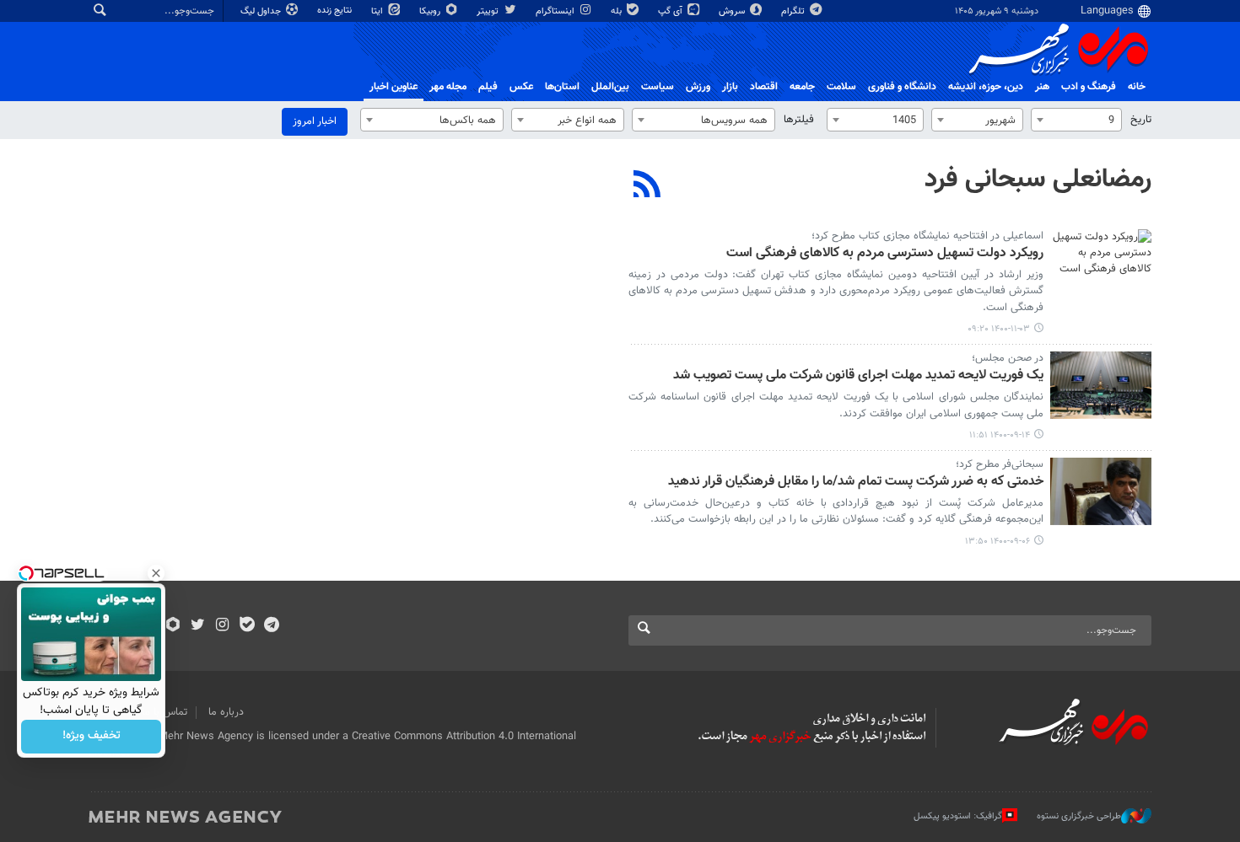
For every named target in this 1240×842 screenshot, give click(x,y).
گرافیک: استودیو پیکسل (958, 816)
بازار (730, 86)
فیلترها (799, 119)
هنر (1042, 86)
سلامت (841, 86)
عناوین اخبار (393, 86)
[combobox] (1076, 119)
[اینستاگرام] (222, 626)
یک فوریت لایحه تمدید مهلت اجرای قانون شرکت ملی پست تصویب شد (858, 376)
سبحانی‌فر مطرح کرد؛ (999, 464)
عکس (521, 86)
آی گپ (671, 11)
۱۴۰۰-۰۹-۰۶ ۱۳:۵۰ (997, 541)
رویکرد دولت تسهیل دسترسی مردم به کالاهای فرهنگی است (884, 254)
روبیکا (431, 11)
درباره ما (226, 712)
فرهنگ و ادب (1088, 86)
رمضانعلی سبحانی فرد (1038, 179)
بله (617, 11)
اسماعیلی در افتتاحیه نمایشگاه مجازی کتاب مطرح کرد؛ (927, 236)
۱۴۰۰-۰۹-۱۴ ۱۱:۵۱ (999, 435)
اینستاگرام (556, 11)
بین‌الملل (610, 86)
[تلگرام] (271, 626)
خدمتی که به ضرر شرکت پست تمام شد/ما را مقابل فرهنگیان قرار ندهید (855, 482)
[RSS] (647, 186)
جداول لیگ (261, 11)
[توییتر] (197, 626)
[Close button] (156, 573)
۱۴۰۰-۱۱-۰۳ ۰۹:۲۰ (999, 329)
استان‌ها (562, 86)
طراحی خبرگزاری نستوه (1079, 816)
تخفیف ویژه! (91, 736)
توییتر (489, 11)
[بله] (246, 626)
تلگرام (794, 11)
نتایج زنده (335, 10)
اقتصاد (764, 86)
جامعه (802, 86)
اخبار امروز (315, 121)
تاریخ (1140, 119)
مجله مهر (447, 86)
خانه (1137, 86)
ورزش (698, 86)
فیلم (488, 86)
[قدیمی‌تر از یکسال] (1100, 263)
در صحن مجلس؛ (1007, 358)
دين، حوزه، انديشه (985, 86)
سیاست (657, 86)
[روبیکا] (173, 626)
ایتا (378, 11)
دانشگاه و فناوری (902, 86)
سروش (733, 11)
